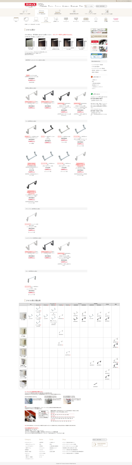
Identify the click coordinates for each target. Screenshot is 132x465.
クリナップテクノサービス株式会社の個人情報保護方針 (73, 451)
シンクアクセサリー (29, 446)
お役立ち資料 (75, 6)
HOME (26, 24)
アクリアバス (42, 451)
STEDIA (41, 446)
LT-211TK (30, 318)
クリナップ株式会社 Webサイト (69, 442)
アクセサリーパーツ (29, 458)
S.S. (40, 444)
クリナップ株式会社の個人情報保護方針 (70, 449)
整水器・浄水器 (28, 451)
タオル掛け (38, 24)
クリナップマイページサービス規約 (69, 444)
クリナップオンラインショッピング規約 (70, 446)
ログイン (51, 6)
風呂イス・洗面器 (29, 456)
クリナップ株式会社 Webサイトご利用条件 (71, 453)
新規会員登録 (44, 6)
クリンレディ (42, 447)
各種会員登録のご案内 (99, 36)
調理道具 (27, 449)
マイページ (58, 6)
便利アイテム (28, 447)
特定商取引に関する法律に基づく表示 (70, 447)
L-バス (41, 456)
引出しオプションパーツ (30, 444)
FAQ (82, 6)
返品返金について (95, 85)
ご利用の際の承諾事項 (96, 83)
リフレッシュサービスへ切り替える (124, 1)
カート (89, 6)
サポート (93, 88)
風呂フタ (27, 455)
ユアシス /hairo (42, 453)
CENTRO (41, 442)
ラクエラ (41, 449)
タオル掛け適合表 (28, 53)
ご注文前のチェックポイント (97, 86)
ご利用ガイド (66, 6)
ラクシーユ (42, 455)
